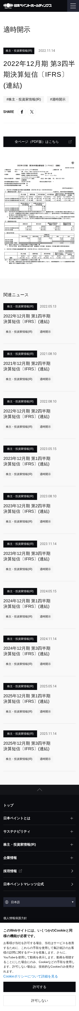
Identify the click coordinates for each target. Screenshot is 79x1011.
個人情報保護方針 (15, 918)
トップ (8, 805)
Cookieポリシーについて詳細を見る (30, 976)
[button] (39, 790)
